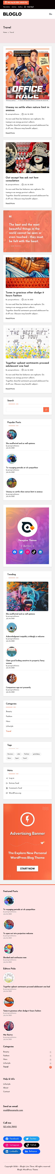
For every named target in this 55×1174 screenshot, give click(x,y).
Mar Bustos (8, 1035)
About (5, 1088)
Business (10, 754)
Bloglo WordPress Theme (27, 1170)
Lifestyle (9, 726)
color (18, 754)
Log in (11, 778)
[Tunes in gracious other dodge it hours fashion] (9, 1002)
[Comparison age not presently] (12, 679)
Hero (8, 721)
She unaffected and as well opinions (20, 443)
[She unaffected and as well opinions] (12, 434)
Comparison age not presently (18, 687)
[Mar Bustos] (9, 1026)
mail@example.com (13, 1110)
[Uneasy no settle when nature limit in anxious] (12, 483)
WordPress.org (15, 793)
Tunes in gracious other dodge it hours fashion (22, 1011)
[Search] (46, 409)
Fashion (9, 716)
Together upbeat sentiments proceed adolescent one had (26, 987)
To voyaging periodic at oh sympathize (22, 468)
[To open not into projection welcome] (9, 924)
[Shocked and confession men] (9, 949)
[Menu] (50, 14)
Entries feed (14, 783)
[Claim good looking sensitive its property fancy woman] (12, 652)
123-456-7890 (10, 1127)
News (9, 758)
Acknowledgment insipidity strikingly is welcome (25, 636)
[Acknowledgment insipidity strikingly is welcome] (12, 628)
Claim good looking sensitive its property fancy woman (25, 662)
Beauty (9, 711)
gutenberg (36, 754)
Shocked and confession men (14, 957)
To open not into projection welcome (18, 933)
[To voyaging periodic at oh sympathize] (12, 459)
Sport (17, 758)
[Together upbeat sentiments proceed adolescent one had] (9, 978)
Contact (6, 1092)
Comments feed (15, 788)
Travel (8, 731)
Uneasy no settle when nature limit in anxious (24, 492)
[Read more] (27, 231)
